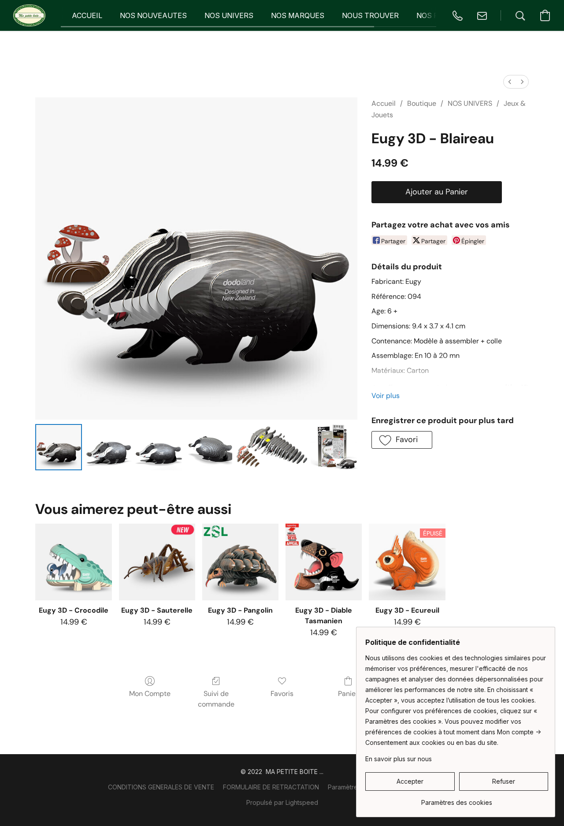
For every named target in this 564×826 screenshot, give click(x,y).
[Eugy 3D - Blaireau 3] (209, 447)
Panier (348, 693)
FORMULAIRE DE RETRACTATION (271, 787)
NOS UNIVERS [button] (228, 15)
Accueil (383, 103)
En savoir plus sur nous (398, 759)
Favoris (282, 693)
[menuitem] (510, 81)
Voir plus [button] (385, 395)
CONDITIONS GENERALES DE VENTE (161, 787)
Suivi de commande (216, 699)
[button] (29, 15)
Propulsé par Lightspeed (282, 802)
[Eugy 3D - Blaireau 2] (158, 447)
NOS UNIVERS (470, 103)
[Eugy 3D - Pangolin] (240, 562)
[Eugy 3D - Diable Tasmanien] (324, 562)
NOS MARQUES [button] (297, 15)
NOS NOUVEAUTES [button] (153, 15)
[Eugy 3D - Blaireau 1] (108, 447)
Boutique (421, 103)
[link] (456, 799)
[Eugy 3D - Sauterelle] (157, 562)
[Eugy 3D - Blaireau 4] (271, 447)
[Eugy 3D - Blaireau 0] (58, 447)
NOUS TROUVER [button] (370, 15)
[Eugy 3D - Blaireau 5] (334, 447)
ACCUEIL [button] (87, 15)
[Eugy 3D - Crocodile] (73, 562)
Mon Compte (150, 693)
